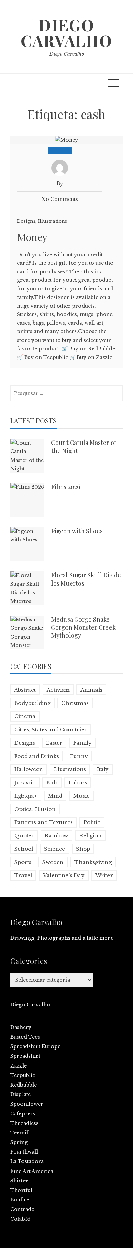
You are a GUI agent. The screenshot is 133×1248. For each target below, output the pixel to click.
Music (81, 796)
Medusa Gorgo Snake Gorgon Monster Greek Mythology (83, 627)
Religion (90, 835)
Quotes (24, 835)
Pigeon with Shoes (77, 531)
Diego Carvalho (67, 32)
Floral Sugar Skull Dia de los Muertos (86, 579)
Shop (83, 849)
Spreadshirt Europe (35, 1046)
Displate (20, 1094)
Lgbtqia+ (25, 796)
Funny (79, 756)
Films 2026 (65, 487)
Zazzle (18, 1066)
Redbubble (23, 1085)
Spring (19, 1142)
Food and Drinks (36, 756)
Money (32, 237)
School (23, 849)
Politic (92, 822)
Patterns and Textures (43, 822)
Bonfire (19, 1200)
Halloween (28, 769)
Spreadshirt (25, 1056)
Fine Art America (31, 1171)
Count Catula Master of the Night (83, 446)
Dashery (20, 1027)
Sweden (52, 862)
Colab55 (20, 1219)
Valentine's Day (64, 875)
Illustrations (52, 221)
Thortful (21, 1190)
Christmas (75, 703)
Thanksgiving (93, 862)
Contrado (22, 1209)
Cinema (24, 716)
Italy (103, 769)
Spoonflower (26, 1104)
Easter (54, 743)
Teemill (20, 1133)
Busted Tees (25, 1037)
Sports (22, 862)
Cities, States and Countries (50, 729)
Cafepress (22, 1114)
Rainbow (56, 835)
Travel (23, 875)
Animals (91, 690)
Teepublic (22, 1075)
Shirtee (19, 1181)
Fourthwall (24, 1152)
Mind (55, 796)
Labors (78, 782)
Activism (58, 690)
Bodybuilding (32, 703)
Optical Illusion (35, 809)
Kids (52, 782)
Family (82, 743)
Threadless (24, 1123)
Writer (104, 875)
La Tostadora (27, 1161)
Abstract (25, 690)
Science (54, 849)
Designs (26, 221)
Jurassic (24, 782)
